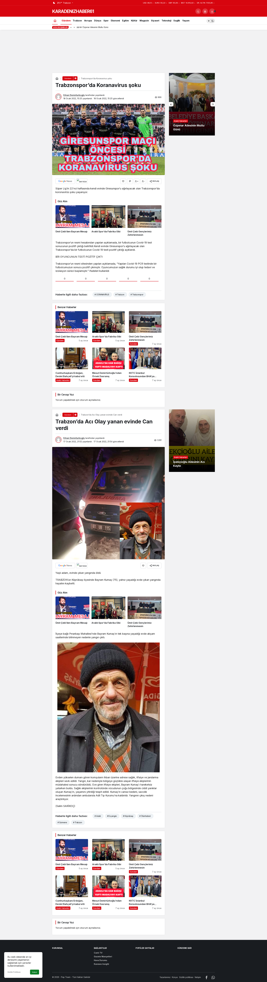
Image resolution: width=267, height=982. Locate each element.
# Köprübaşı (128, 816)
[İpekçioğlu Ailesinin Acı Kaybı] (192, 440)
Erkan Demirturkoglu (74, 95)
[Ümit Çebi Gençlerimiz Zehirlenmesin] (144, 221)
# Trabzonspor (137, 294)
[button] (205, 11)
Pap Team (65, 977)
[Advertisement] (133, 52)
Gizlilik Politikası (14, 972)
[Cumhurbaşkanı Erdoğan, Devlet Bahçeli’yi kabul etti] (71, 365)
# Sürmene (62, 822)
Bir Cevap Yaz (66, 394)
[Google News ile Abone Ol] (65, 181)
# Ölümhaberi (145, 816)
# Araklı (98, 816)
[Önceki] (71, 27)
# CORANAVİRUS (102, 294)
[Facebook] (206, 977)
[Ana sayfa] (55, 20)
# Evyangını (112, 816)
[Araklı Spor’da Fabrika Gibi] (108, 221)
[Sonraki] (74, 27)
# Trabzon (119, 294)
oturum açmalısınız (90, 400)
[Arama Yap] (198, 11)
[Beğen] (123, 181)
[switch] (211, 20)
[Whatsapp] (213, 977)
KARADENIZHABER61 (73, 11)
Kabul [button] (34, 972)
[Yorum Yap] (130, 181)
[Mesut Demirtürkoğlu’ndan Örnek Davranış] (108, 365)
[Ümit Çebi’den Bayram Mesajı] (72, 221)
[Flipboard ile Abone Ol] (81, 181)
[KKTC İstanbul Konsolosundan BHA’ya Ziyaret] (145, 365)
